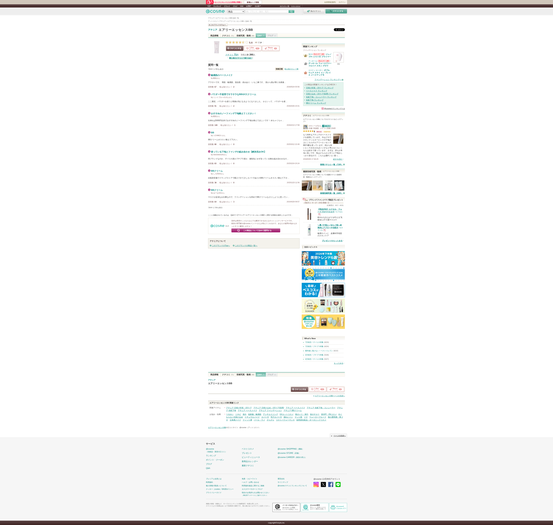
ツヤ (306, 417)
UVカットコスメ (286, 414)
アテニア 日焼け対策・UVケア (239, 408)
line (338, 484)
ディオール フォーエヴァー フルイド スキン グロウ (320, 64)
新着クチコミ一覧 (331, 164)
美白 (244, 414)
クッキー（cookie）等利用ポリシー (220, 489)
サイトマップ (283, 482)
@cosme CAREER (292, 457)
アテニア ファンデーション (270, 410)
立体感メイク (235, 420)
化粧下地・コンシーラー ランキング (321, 97)
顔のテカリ (314, 414)
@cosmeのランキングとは (334, 109)
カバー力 (265, 417)
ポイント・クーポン (215, 460)
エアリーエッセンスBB (236, 30)
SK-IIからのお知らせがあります (319, 54)
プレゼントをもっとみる (332, 241)
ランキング (217, 6)
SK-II (310, 54)
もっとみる (338, 363)
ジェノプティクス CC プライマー (320, 55)
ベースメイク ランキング (316, 91)
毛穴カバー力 (276, 417)
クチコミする (234, 48)
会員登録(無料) (330, 2)
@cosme (216, 450)
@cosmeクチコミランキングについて (292, 486)
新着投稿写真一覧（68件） (331, 193)
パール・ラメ (259, 420)
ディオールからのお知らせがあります (323, 61)
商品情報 (214, 35)
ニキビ (238, 414)
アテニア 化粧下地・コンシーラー (321, 408)
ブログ (235, 6)
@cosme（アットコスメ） (249, 428)
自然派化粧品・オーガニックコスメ (311, 420)
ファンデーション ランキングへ (328, 79)
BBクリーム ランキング (316, 103)
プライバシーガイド (213, 493)
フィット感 (247, 420)
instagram (316, 484)
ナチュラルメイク (252, 417)
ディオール (312, 61)
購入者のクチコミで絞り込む (240, 58)
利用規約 (209, 482)
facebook (330, 484)
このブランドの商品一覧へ (246, 246)
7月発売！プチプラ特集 (314, 346)
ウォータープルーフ (317, 417)
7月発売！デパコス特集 (314, 342)
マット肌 (298, 417)
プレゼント (247, 453)
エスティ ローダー (315, 70)
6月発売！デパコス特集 (314, 359)
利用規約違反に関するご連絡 (253, 486)
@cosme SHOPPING (291, 449)
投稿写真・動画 (245, 35)
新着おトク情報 (253, 2)
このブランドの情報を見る (218, 24)
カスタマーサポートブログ (252, 489)
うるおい (230, 414)
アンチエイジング (270, 414)
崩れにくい (288, 417)
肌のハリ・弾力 (301, 414)
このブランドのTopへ (221, 246)
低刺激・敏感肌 (254, 414)
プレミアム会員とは (213, 479)
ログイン (342, 2)
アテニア (212, 30)
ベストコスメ (295, 6)
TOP (209, 6)
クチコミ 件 (232, 55)
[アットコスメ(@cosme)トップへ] (215, 12)
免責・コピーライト (249, 479)
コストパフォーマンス (285, 420)
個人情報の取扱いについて (216, 486)
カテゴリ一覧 (284, 6)
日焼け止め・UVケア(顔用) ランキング (322, 94)
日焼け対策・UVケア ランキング (320, 88)
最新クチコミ (248, 465)
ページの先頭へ (330, 396)
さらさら (270, 420)
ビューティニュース (251, 457)
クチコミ (228, 35)
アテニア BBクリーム (293, 410)
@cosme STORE (289, 453)
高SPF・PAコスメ (329, 414)
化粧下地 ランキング (314, 100)
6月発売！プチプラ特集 (314, 355)
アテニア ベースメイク (295, 408)
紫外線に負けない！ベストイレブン (319, 351)
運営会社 (281, 479)
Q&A (241, 6)
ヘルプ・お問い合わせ (250, 482)
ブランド (227, 6)
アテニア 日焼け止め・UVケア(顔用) (268, 408)
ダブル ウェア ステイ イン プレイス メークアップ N (319, 72)
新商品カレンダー (250, 461)
